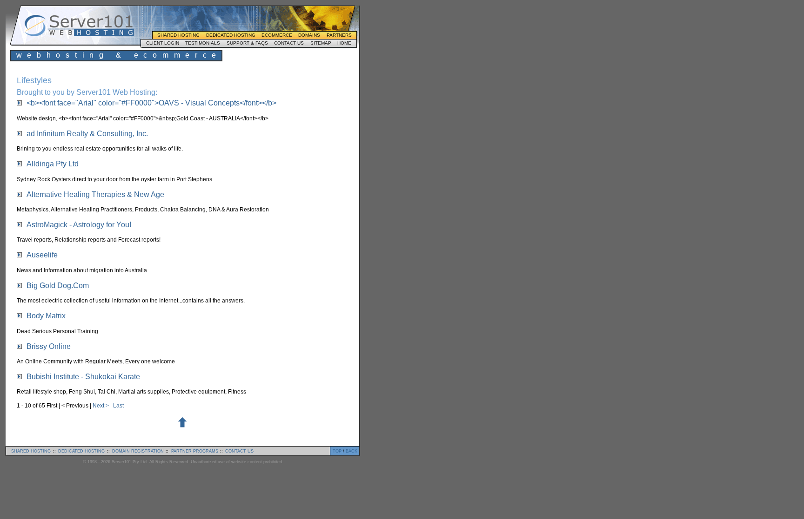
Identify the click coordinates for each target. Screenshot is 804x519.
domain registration (138, 451)
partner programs (194, 451)
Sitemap (320, 43)
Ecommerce (276, 35)
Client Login (162, 43)
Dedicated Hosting (230, 35)
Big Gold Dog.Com (58, 285)
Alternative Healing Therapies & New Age (95, 194)
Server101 (79, 25)
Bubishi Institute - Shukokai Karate (83, 377)
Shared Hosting (178, 35)
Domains (309, 35)
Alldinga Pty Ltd (53, 164)
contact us (239, 451)
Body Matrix (46, 316)
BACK (351, 451)
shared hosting (31, 451)
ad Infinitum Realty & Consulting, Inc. (87, 134)
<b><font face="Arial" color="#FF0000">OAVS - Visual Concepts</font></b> (151, 103)
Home (344, 43)
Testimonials (202, 43)
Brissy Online (49, 346)
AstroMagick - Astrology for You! (79, 225)
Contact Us (289, 43)
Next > (101, 405)
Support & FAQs (247, 43)
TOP (337, 451)
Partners (339, 35)
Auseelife (42, 255)
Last (118, 405)
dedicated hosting (81, 451)
